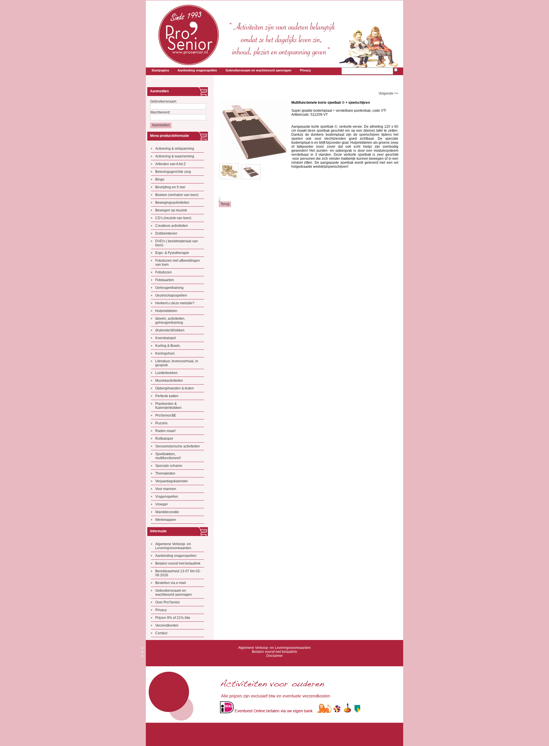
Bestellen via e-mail (170, 583)
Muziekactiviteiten (169, 381)
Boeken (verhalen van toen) (176, 195)
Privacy (161, 610)
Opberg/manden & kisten (174, 388)
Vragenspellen (166, 497)
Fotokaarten (164, 280)
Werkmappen (165, 520)
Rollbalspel (164, 439)
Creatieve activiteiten (171, 226)
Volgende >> (388, 93)
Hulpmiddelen (166, 311)
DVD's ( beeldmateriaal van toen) (176, 243)
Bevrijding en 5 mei (170, 187)
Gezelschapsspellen (171, 295)
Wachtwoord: (160, 112)
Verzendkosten (166, 625)
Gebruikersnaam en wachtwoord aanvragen (173, 593)
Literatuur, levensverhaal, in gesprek (176, 363)
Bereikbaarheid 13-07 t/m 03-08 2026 (178, 573)
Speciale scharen (168, 466)
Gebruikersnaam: (163, 101)
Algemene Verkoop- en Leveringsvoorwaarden (173, 546)
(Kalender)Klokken (169, 330)
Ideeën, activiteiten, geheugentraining (170, 321)
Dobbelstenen (166, 233)
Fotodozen (163, 272)
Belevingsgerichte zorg (173, 172)
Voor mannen (165, 489)
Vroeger (161, 504)
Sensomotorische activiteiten (177, 446)
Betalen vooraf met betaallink (177, 563)
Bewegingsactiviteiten (172, 203)
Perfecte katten (166, 396)
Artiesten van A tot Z (170, 164)
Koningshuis (165, 353)
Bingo (159, 179)
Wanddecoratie (167, 512)
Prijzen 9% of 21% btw (172, 618)
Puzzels (161, 423)
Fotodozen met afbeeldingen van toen (177, 263)
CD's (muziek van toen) (173, 218)
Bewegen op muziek (171, 210)
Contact (161, 633)
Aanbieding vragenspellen (175, 556)
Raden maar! (165, 431)
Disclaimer (274, 656)
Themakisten (165, 473)
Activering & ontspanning (174, 149)
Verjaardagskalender (171, 481)
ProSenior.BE (165, 415)
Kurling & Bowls (167, 346)
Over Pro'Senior (167, 602)
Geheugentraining (169, 288)
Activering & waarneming (174, 156)
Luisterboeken (166, 373)
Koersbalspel (165, 338)
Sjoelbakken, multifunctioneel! (168, 456)
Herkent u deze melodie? (174, 303)
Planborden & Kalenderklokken (168, 406)
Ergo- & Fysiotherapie (172, 253)
